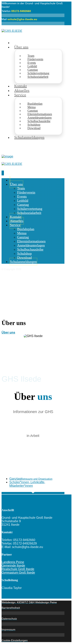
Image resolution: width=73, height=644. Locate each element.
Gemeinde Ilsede (13, 565)
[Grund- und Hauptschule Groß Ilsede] (12, 30)
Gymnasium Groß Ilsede (18, 572)
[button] (36, 479)
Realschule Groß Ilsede (18, 569)
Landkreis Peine (13, 562)
